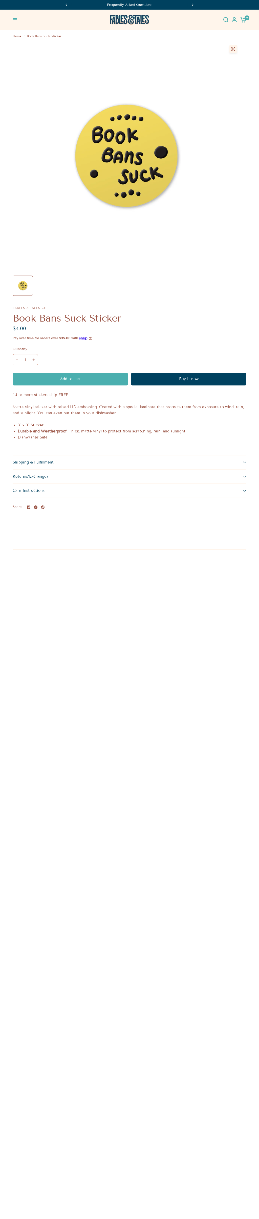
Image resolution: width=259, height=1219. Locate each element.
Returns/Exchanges (30, 476)
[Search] (226, 20)
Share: (18, 507)
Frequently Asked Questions (129, 5)
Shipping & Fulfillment (33, 462)
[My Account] (234, 20)
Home (17, 36)
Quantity (20, 349)
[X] (36, 507)
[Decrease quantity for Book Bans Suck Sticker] (17, 359)
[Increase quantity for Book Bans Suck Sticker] (34, 359)
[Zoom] (233, 49)
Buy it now (189, 379)
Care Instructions (29, 490)
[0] (242, 20)
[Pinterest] (43, 507)
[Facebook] (29, 507)
